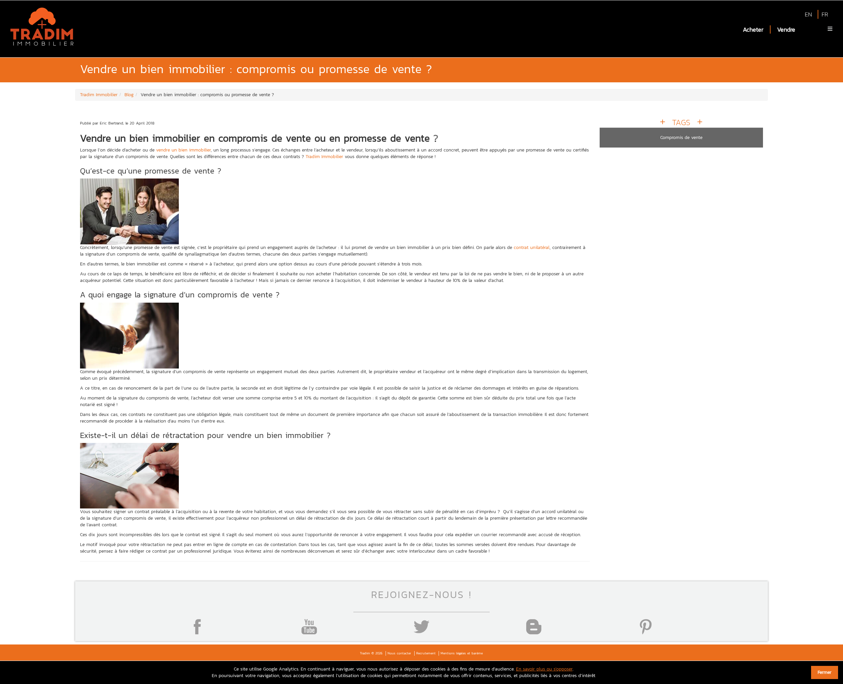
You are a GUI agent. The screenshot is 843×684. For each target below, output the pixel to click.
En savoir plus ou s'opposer (544, 669)
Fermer (824, 672)
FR (825, 14)
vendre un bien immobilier (183, 150)
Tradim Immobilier (324, 156)
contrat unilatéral (532, 247)
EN (808, 14)
